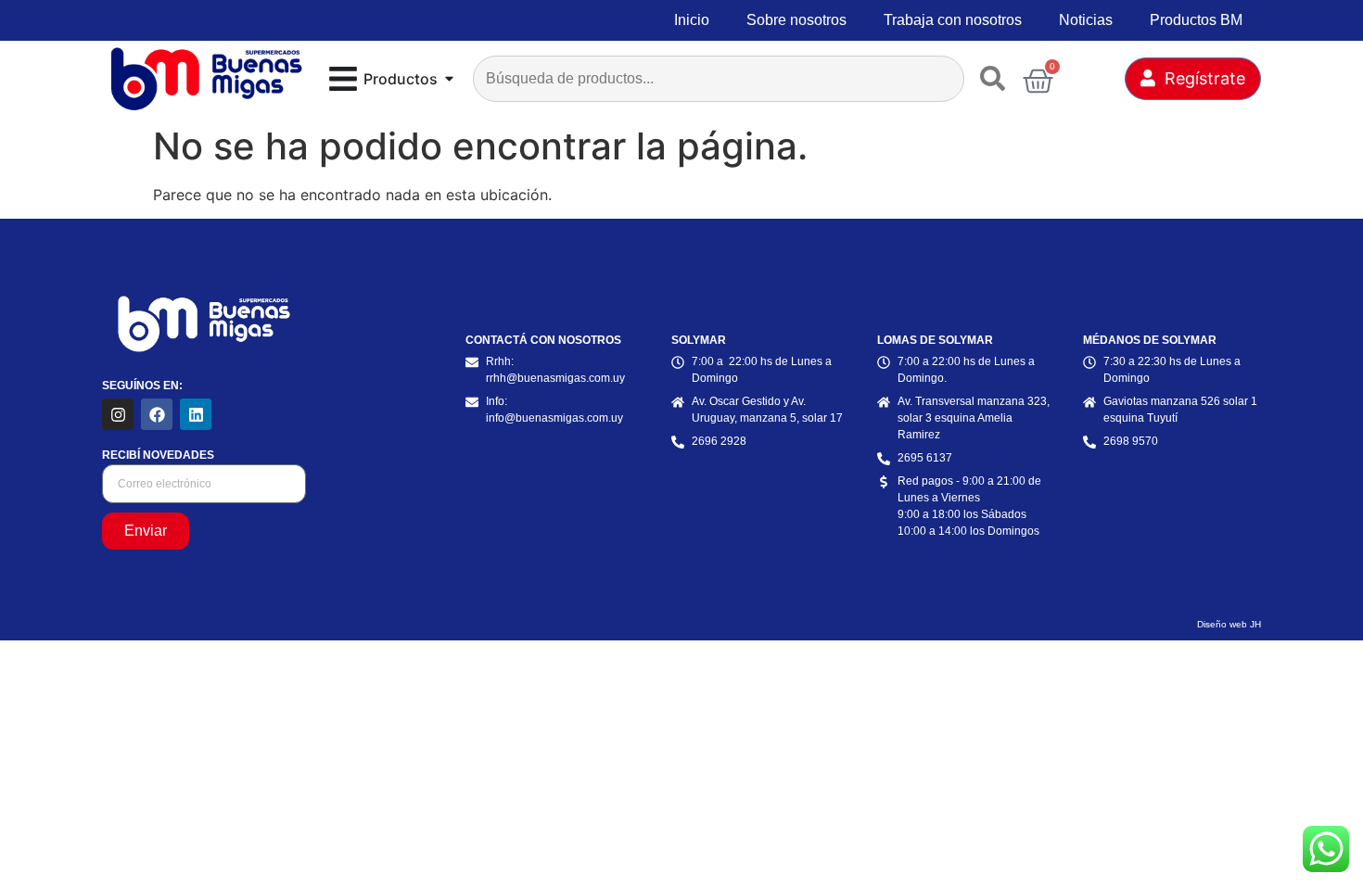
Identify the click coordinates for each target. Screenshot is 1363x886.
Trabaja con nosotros (953, 20)
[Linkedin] (195, 414)
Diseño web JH (1229, 624)
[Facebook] (156, 414)
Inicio (691, 20)
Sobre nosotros (796, 20)
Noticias (1086, 20)
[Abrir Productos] (449, 79)
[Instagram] (118, 414)
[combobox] (718, 79)
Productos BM (1196, 20)
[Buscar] (996, 79)
